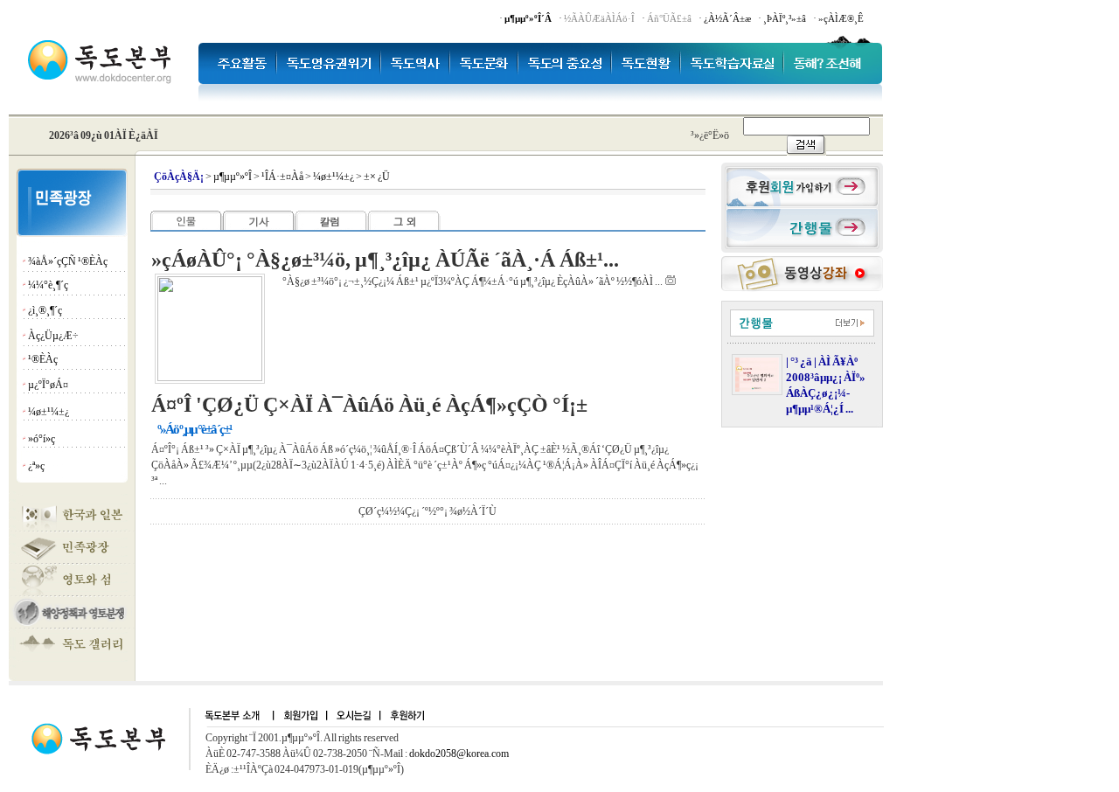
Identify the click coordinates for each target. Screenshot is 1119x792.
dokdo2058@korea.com (459, 753)
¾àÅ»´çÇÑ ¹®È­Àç (68, 261)
